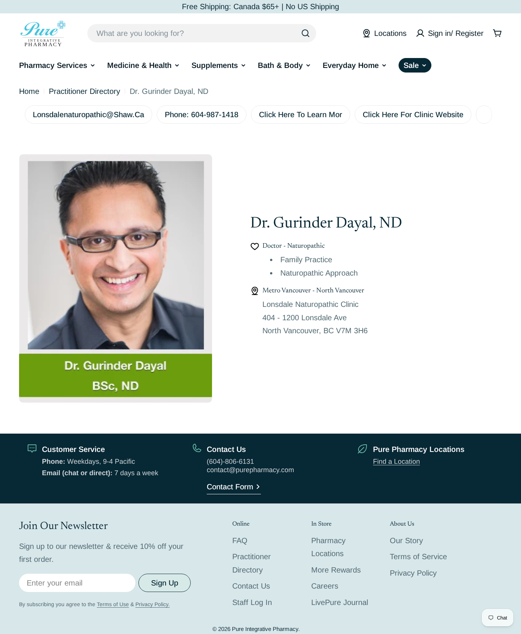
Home (29, 91)
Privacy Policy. (152, 604)
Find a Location (396, 461)
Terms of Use (113, 604)
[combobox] (201, 33)
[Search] (305, 33)
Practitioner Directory (84, 91)
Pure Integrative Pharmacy (265, 629)
